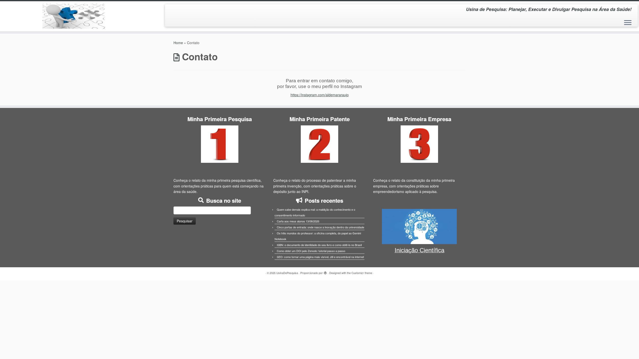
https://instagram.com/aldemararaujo (320, 94)
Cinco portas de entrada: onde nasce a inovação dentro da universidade (320, 227)
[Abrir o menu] (628, 23)
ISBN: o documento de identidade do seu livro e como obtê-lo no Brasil (319, 245)
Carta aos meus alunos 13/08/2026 (298, 221)
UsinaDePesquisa (287, 273)
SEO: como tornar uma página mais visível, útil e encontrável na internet (320, 257)
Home (178, 42)
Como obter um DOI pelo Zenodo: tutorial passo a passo (311, 251)
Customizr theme (361, 273)
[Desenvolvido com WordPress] (325, 271)
